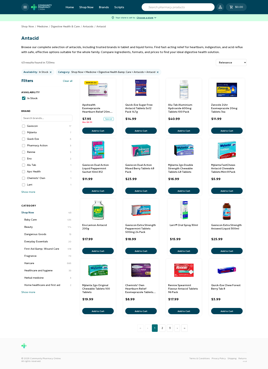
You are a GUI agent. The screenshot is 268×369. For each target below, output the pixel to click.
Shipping (232, 358)
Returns (242, 358)
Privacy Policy (219, 358)
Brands (104, 7)
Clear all (67, 81)
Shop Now (86, 7)
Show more (28, 192)
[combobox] (178, 7)
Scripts (119, 7)
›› (184, 328)
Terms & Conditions (199, 358)
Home (70, 7)
